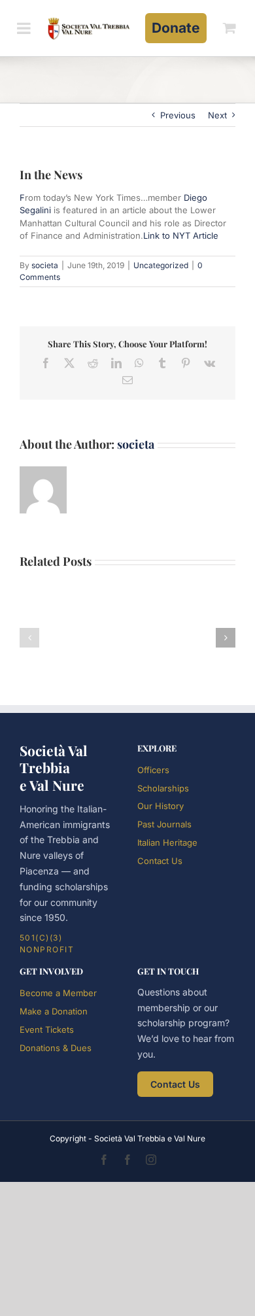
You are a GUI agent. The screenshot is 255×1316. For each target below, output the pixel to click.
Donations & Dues (56, 1048)
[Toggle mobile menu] (25, 28)
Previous (178, 115)
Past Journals (164, 824)
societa (44, 265)
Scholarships (163, 788)
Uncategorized (160, 265)
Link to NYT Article (180, 235)
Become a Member (58, 993)
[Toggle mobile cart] (229, 28)
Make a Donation (54, 1011)
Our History (160, 806)
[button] (29, 638)
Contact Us (159, 861)
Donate (176, 28)
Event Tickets (47, 1029)
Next (217, 115)
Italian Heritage (167, 842)
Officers (153, 770)
